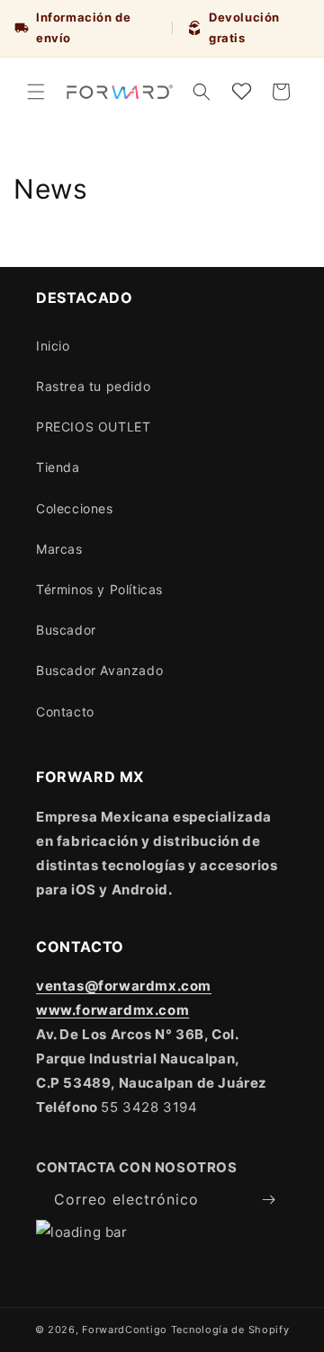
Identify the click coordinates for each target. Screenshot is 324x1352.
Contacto (65, 711)
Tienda (58, 467)
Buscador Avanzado (99, 670)
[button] (36, 91)
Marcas (59, 548)
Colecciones (74, 508)
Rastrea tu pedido (93, 386)
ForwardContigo (124, 1329)
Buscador (66, 629)
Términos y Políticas (99, 589)
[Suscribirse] (268, 1199)
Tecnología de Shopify (230, 1329)
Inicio (53, 345)
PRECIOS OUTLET (93, 426)
